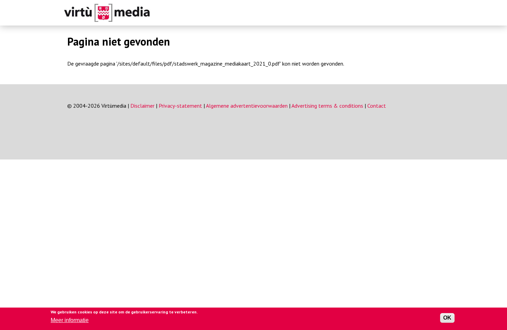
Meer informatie (70, 320)
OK (447, 318)
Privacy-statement (180, 105)
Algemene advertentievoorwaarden (247, 105)
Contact (376, 105)
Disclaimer (142, 105)
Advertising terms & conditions (327, 105)
